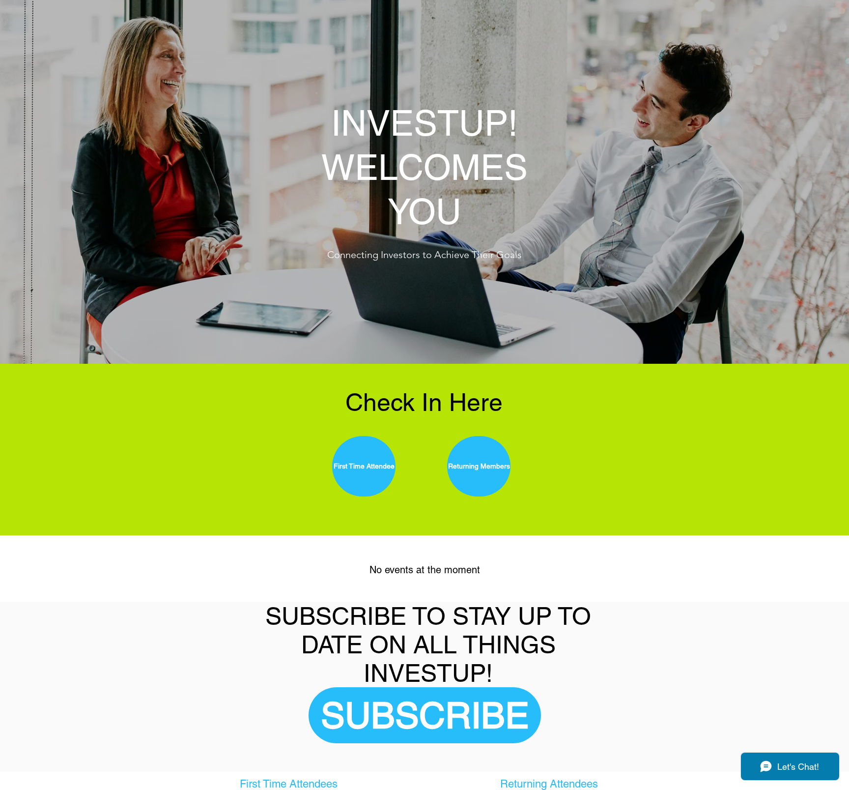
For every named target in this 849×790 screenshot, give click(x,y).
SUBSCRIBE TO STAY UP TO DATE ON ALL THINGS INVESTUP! (428, 644)
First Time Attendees (290, 784)
